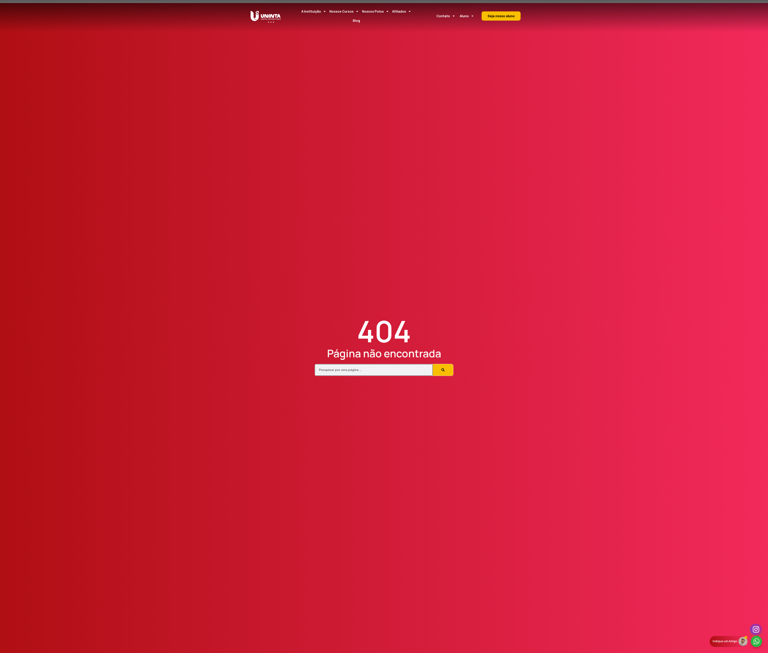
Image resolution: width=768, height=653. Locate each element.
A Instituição (311, 11)
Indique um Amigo (725, 641)
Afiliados (399, 11)
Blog (356, 20)
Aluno (464, 16)
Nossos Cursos (341, 11)
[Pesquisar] (443, 370)
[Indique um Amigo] (743, 641)
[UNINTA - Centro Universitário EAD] (266, 17)
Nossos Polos (373, 11)
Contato (443, 16)
